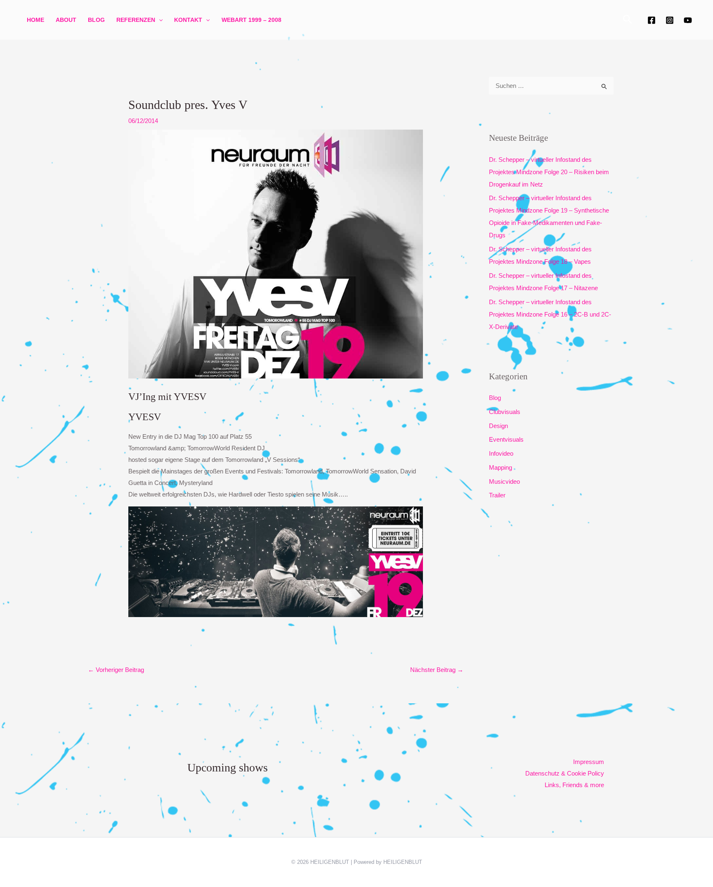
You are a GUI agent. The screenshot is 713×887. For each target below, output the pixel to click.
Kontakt (188, 20)
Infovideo (501, 453)
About (66, 20)
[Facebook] (651, 20)
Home (35, 20)
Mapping (500, 467)
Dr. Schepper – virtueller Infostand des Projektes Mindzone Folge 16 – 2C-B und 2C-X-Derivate (550, 314)
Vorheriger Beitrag (116, 669)
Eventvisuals (506, 439)
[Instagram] (670, 20)
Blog (96, 20)
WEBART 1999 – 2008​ (251, 20)
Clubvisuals (504, 411)
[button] (159, 20)
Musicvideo (504, 481)
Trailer (497, 495)
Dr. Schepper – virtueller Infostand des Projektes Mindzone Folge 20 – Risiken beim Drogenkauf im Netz (549, 172)
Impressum (588, 761)
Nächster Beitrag (436, 669)
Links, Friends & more (574, 784)
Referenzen (135, 20)
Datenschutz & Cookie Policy (564, 773)
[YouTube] (688, 20)
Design (498, 425)
